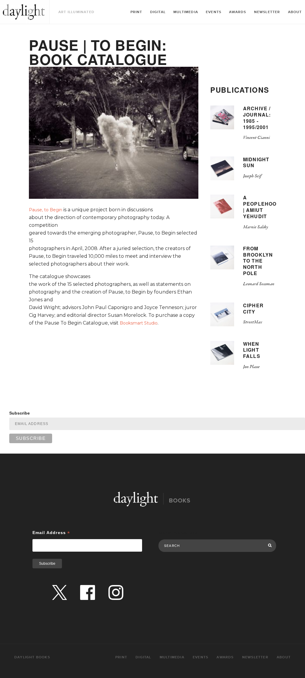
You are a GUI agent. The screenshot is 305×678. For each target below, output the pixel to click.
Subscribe (19, 413)
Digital (158, 12)
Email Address (51, 533)
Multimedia (185, 12)
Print (136, 12)
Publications (239, 90)
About (295, 12)
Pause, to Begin (45, 209)
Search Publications (177, 533)
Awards (237, 12)
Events (213, 12)
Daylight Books (24, 12)
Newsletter (267, 12)
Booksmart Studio (139, 323)
